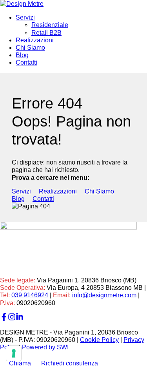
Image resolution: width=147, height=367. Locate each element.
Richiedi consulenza (69, 363)
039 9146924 (29, 295)
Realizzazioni (35, 40)
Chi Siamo (30, 47)
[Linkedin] (20, 318)
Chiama (19, 363)
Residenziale (49, 25)
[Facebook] (4, 318)
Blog (22, 55)
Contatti (26, 62)
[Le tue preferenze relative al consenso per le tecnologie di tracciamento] (13, 353)
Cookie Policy (99, 339)
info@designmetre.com (104, 295)
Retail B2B (46, 32)
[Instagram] (12, 318)
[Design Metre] (22, 3)
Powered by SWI (45, 347)
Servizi (25, 17)
